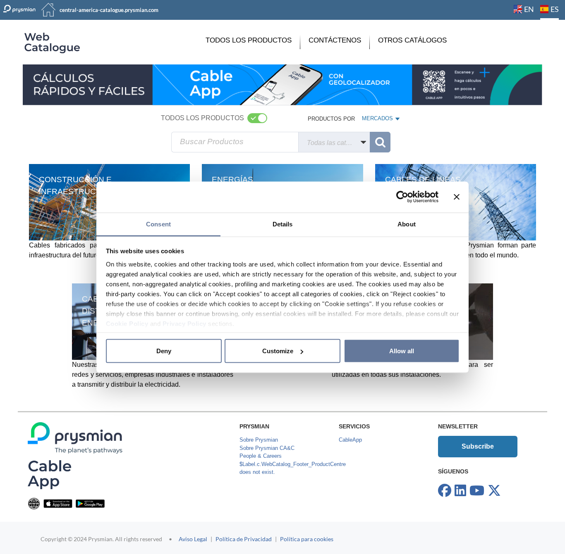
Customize (277, 350)
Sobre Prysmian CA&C (266, 448)
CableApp (350, 440)
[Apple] (57, 503)
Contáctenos (335, 40)
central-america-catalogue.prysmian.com (109, 10)
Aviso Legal (193, 538)
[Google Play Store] (90, 503)
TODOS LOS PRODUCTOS (249, 40)
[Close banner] (457, 197)
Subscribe (478, 446)
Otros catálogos (412, 40)
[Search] (380, 142)
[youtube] (476, 491)
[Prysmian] (282, 84)
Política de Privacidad (243, 538)
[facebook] (444, 491)
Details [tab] (283, 223)
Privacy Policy (184, 323)
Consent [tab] (158, 223)
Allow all (401, 350)
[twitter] (494, 491)
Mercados (378, 120)
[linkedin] (460, 491)
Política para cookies (306, 538)
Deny (163, 350)
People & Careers (260, 456)
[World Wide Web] (34, 503)
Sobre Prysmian (258, 440)
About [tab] (406, 223)
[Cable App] (49, 474)
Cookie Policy (127, 323)
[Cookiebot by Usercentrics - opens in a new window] (402, 197)
